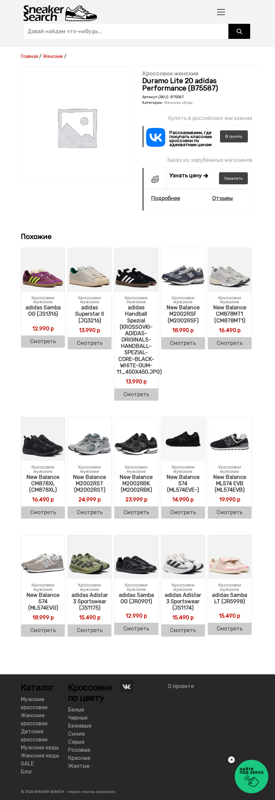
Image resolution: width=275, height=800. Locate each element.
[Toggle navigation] (221, 12)
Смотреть (43, 341)
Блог (27, 771)
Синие (76, 734)
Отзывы (222, 198)
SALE (27, 763)
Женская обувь (178, 103)
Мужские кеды (40, 747)
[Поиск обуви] (239, 31)
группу (233, 136)
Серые (76, 742)
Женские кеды (40, 755)
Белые (76, 709)
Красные (79, 758)
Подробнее (165, 198)
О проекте (181, 686)
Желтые (79, 766)
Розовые (79, 750)
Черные (78, 718)
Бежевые (80, 726)
